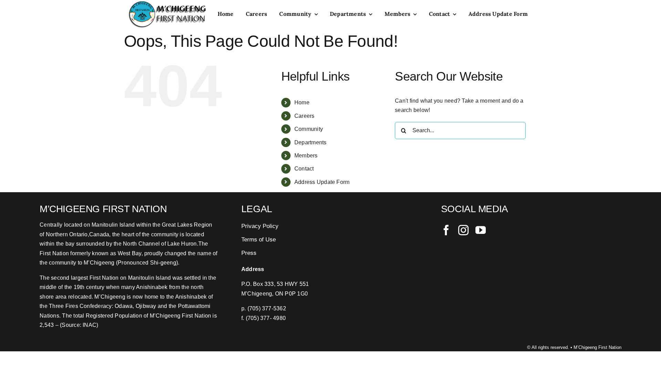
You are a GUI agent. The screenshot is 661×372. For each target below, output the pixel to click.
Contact (304, 169)
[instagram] (463, 230)
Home (301, 102)
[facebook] (446, 230)
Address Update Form (322, 182)
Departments (310, 142)
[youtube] (480, 230)
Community (308, 129)
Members (306, 155)
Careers (304, 116)
